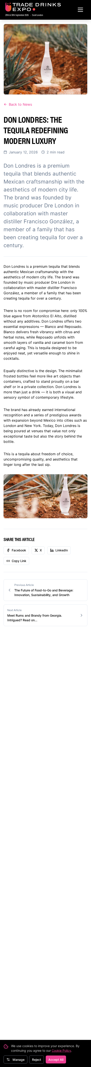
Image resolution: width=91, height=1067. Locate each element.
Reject (36, 1059)
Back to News (20, 104)
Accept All (55, 1059)
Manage (19, 1059)
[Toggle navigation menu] (80, 9)
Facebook (19, 550)
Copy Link (19, 561)
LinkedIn (61, 550)
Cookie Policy (61, 1050)
